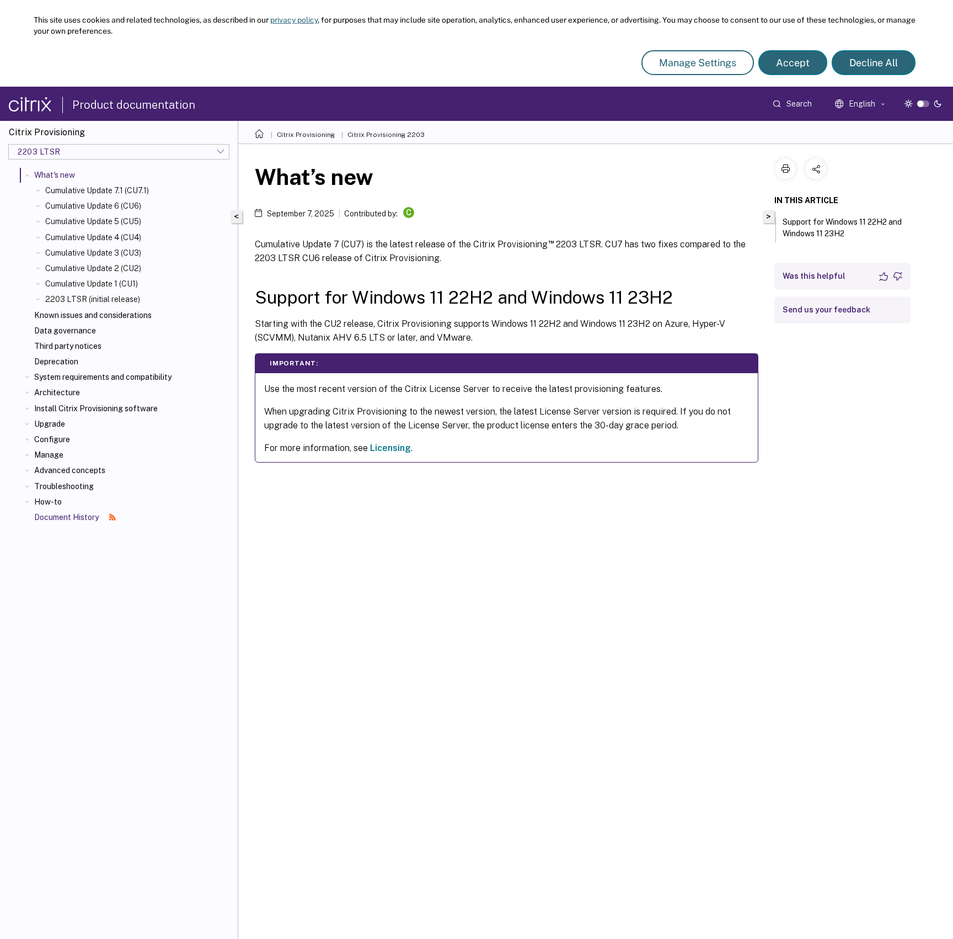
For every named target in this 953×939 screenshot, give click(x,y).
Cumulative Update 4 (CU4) (93, 237)
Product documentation (133, 105)
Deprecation (56, 361)
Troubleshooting (64, 486)
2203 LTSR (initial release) (92, 299)
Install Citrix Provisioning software (96, 408)
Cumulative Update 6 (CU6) (93, 205)
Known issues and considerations (93, 315)
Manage (48, 454)
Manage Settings (697, 62)
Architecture (57, 392)
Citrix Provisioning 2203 (386, 135)
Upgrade (49, 424)
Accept (793, 62)
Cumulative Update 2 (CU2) (93, 268)
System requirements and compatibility (103, 377)
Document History (67, 517)
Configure (52, 439)
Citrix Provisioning (306, 135)
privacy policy (294, 19)
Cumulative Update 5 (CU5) (93, 221)
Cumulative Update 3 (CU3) (93, 252)
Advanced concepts (69, 470)
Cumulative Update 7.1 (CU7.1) (97, 190)
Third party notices (67, 346)
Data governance (65, 330)
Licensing (390, 448)
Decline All (873, 62)
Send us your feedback (826, 309)
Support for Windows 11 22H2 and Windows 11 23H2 (842, 227)
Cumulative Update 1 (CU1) (91, 283)
